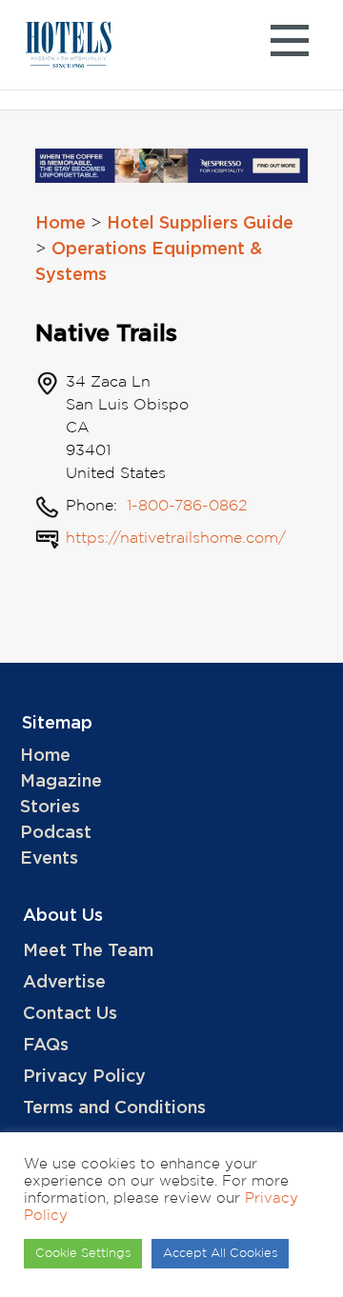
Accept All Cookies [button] (220, 1253)
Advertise (64, 982)
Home (60, 223)
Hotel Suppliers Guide (200, 223)
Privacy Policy (84, 1077)
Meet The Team (88, 951)
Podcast (55, 833)
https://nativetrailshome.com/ (176, 538)
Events (49, 859)
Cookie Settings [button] (83, 1253)
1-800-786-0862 (184, 506)
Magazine (61, 781)
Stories (50, 807)
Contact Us (70, 1014)
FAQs (46, 1045)
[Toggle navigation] (289, 45)
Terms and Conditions (114, 1108)
